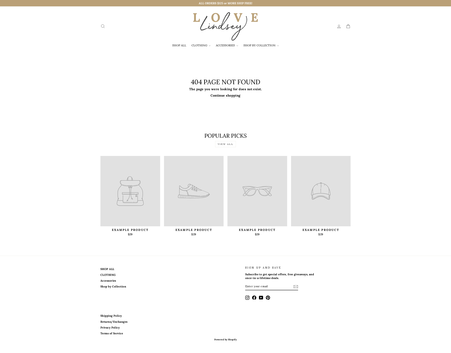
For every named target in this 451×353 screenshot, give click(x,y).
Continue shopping (225, 95)
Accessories (226, 45)
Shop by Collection (259, 45)
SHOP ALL (179, 45)
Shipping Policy (111, 315)
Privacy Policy (110, 327)
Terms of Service (111, 333)
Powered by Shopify (225, 339)
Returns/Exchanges (114, 321)
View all (225, 144)
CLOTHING (199, 45)
